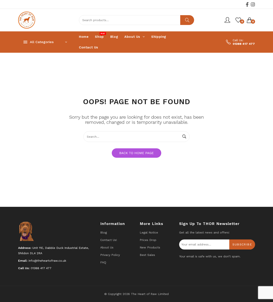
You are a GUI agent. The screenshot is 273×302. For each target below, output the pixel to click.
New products (150, 247)
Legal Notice (149, 232)
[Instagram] (253, 4)
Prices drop (148, 240)
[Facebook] (247, 4)
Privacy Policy (110, 255)
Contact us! (108, 240)
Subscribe (242, 244)
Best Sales (147, 255)
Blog (103, 232)
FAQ (103, 262)
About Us (106, 247)
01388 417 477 (244, 43)
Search (187, 20)
